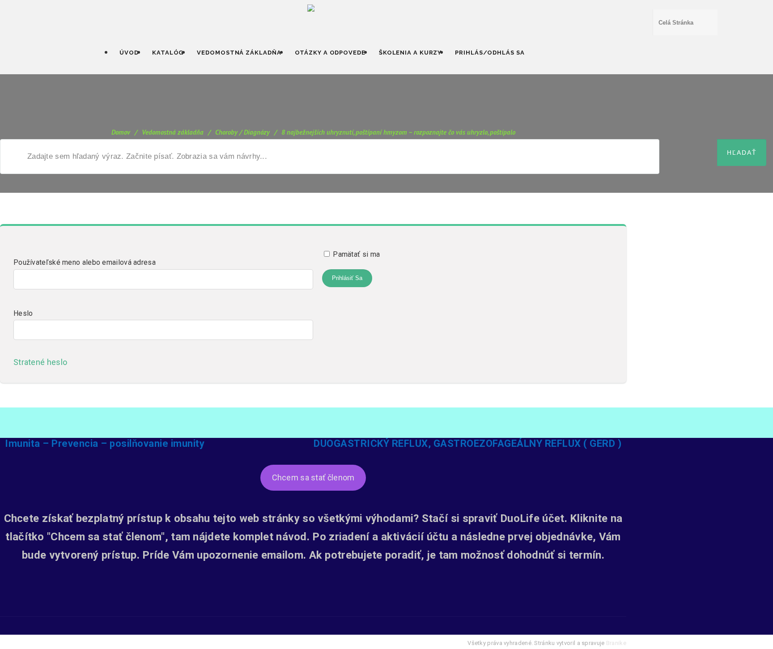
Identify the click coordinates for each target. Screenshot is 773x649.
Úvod (129, 52)
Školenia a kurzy (410, 52)
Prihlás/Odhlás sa (489, 52)
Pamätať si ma (355, 254)
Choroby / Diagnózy (242, 132)
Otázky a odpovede (330, 52)
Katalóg (167, 52)
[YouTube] (313, 610)
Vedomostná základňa (239, 52)
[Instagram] (337, 610)
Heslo (23, 313)
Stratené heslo (43, 362)
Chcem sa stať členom (313, 477)
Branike (616, 643)
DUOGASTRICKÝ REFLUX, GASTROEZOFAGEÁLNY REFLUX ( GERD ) (467, 443)
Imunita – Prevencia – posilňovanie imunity (104, 443)
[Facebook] (289, 610)
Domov (120, 132)
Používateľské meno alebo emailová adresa (84, 262)
